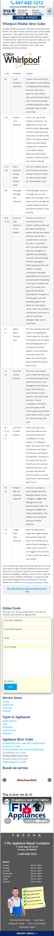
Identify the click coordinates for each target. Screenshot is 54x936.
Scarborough (7, 704)
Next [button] (50, 780)
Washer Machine (9, 720)
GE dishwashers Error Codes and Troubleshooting (23, 743)
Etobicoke (6, 711)
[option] (31, 780)
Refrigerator (7, 727)
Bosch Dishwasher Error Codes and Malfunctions (23, 749)
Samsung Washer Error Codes (15, 758)
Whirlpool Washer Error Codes (15, 755)
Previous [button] (4, 780)
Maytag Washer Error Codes (14, 762)
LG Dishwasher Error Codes (14, 752)
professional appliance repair (36, 582)
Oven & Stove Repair (37, 923)
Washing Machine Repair (20, 920)
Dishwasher (7, 733)
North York (7, 707)
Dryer (4, 724)
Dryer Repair (39, 920)
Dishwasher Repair (27, 927)
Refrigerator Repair (16, 923)
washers (22, 29)
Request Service (26, 933)
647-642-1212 (28, 2)
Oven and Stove (9, 730)
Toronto (6, 701)
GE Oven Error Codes (11, 746)
